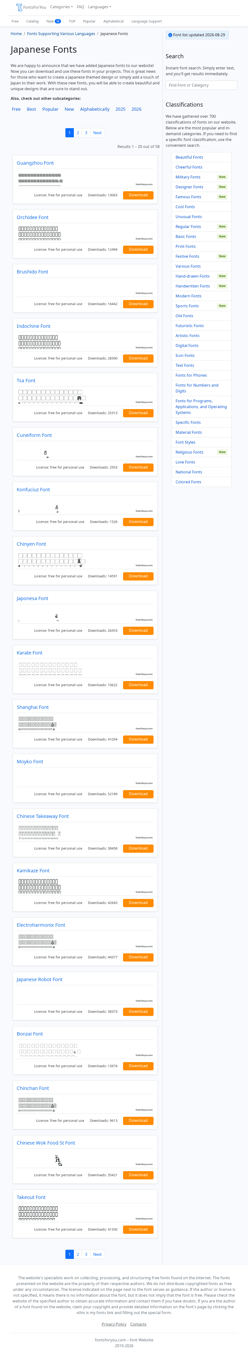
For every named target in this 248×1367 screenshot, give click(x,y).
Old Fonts (184, 315)
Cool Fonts (185, 206)
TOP (72, 21)
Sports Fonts (187, 306)
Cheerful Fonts (189, 167)
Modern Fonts (189, 296)
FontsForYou (34, 7)
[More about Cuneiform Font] (85, 450)
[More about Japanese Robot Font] (85, 994)
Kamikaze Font (33, 870)
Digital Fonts (187, 345)
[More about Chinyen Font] (85, 559)
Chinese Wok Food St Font (46, 1142)
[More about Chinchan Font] (85, 1103)
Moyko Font (30, 761)
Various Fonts (188, 266)
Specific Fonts (188, 422)
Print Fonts (186, 246)
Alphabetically (94, 109)
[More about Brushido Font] (85, 287)
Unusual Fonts (189, 216)
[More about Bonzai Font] (85, 1049)
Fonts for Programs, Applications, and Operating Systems (201, 406)
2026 (136, 109)
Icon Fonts (185, 355)
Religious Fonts (189, 452)
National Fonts (189, 472)
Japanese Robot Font (39, 979)
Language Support (147, 21)
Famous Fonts (188, 196)
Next (97, 132)
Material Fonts (189, 432)
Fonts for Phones (191, 375)
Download (138, 195)
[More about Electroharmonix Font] (85, 940)
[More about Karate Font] (85, 668)
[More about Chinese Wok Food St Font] (85, 1158)
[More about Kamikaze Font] (85, 886)
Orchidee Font (32, 217)
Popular (89, 21)
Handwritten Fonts (193, 286)
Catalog (32, 21)
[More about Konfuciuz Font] (85, 505)
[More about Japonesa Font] (85, 613)
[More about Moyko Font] (85, 777)
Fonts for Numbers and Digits (197, 388)
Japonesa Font (32, 598)
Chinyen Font (31, 544)
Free (15, 21)
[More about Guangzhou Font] (85, 178)
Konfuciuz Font (33, 489)
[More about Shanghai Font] (85, 722)
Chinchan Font (33, 1088)
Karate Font (29, 652)
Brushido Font (32, 271)
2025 (120, 109)
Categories (60, 6)
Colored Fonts (188, 482)
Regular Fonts (188, 226)
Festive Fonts (187, 256)
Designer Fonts (189, 187)
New (52, 21)
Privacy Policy (114, 1324)
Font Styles (185, 442)
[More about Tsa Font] (85, 396)
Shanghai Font (33, 707)
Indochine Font (33, 326)
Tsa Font (26, 380)
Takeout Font (31, 1197)
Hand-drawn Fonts (193, 276)
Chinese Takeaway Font (43, 816)
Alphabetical (113, 21)
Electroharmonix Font (41, 925)
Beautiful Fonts (189, 157)
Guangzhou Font (35, 163)
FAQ (80, 6)
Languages (98, 6)
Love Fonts (185, 462)
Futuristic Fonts (190, 325)
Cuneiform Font (34, 435)
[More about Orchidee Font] (85, 232)
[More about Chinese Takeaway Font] (85, 831)
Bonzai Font (30, 1033)
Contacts (138, 1324)
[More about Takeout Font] (85, 1212)
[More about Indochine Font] (85, 341)
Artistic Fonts (188, 335)
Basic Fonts (186, 236)
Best (31, 109)
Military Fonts (188, 177)
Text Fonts (185, 365)
